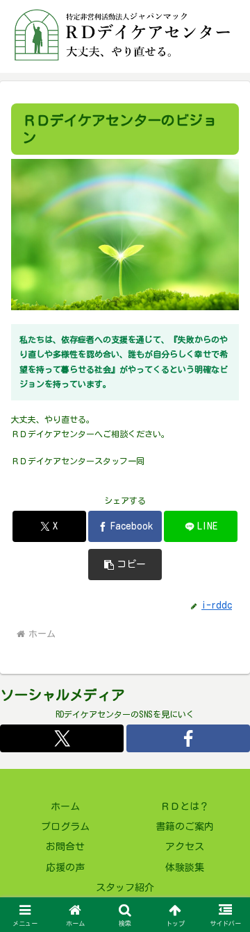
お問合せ (65, 846)
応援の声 (65, 867)
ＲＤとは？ (184, 806)
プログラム (65, 826)
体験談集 (184, 867)
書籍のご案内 (185, 826)
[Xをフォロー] (62, 738)
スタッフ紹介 (125, 887)
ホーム (65, 806)
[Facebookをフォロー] (188, 738)
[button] (125, 564)
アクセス (184, 846)
